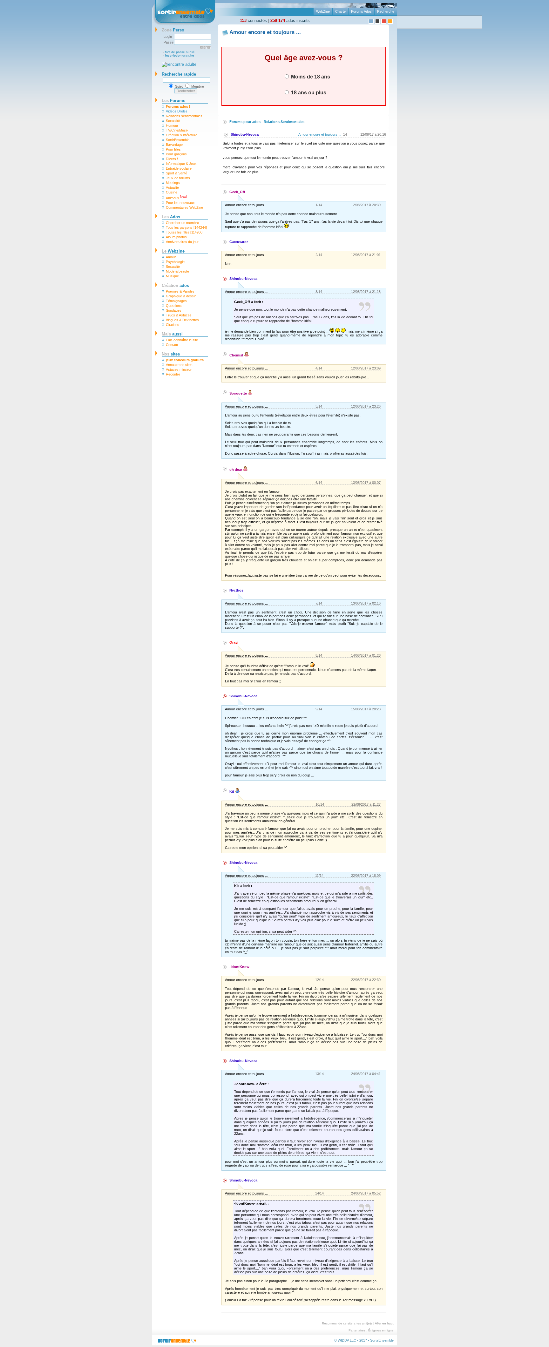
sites (171, 354)
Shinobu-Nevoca (245, 134)
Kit (232, 791)
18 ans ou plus (308, 92)
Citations (172, 325)
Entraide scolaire (179, 168)
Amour (171, 257)
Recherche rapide (179, 74)
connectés (253, 20)
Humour (172, 125)
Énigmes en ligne (381, 1330)
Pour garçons (176, 154)
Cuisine (171, 192)
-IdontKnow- (240, 967)
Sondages (173, 310)
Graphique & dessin (181, 296)
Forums (173, 100)
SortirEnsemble (177, 140)
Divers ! (172, 159)
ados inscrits (290, 20)
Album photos (176, 237)
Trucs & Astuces (179, 315)
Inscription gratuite (179, 55)
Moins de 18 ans (310, 76)
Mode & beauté (177, 271)
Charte (340, 11)
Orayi (233, 642)
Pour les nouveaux (180, 203)
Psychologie (175, 262)
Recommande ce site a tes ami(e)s (347, 1323)
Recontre (173, 374)
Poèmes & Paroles (180, 291)
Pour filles (173, 149)
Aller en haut (384, 1323)
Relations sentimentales (184, 116)
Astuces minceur (179, 369)
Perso (173, 30)
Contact (172, 345)
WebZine (323, 11)
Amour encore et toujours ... (319, 134)
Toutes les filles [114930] (184, 232)
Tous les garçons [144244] (186, 227)
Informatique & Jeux (181, 164)
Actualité (172, 187)
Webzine (173, 251)
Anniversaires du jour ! (183, 242)
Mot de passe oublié (180, 52)
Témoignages (176, 301)
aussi (172, 334)
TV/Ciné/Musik (177, 130)
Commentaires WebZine (184, 207)
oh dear (236, 469)
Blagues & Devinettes (182, 320)
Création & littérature (181, 135)
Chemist (236, 355)
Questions (174, 306)
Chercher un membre (182, 223)
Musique (172, 276)
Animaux (176, 197)
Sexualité (173, 121)
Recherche (385, 11)
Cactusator (238, 242)
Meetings (173, 183)
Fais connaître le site (182, 340)
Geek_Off (237, 192)
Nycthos (236, 590)
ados (175, 285)
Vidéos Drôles (176, 111)
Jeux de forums (178, 178)
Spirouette (238, 393)
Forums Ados (361, 11)
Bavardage (174, 144)
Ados (171, 216)
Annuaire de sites (179, 365)
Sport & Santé (176, 173)
